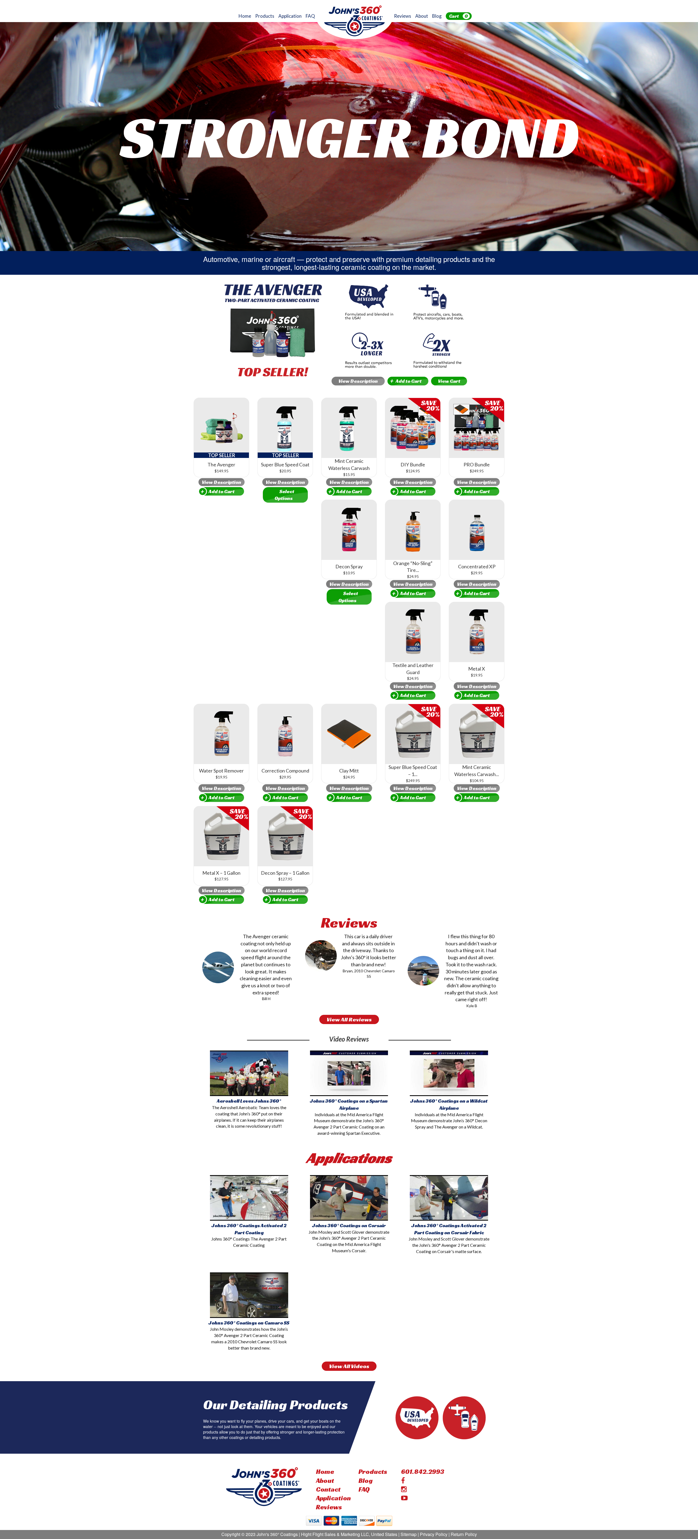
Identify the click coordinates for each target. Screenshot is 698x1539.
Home (245, 16)
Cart (458, 16)
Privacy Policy (433, 1534)
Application (290, 16)
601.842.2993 (422, 1472)
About (421, 16)
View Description (358, 381)
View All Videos (349, 1366)
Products (264, 16)
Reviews (402, 16)
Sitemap (409, 1534)
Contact (328, 1489)
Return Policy (464, 1534)
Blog (437, 16)
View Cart (449, 381)
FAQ (310, 16)
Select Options (284, 495)
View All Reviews (349, 1019)
